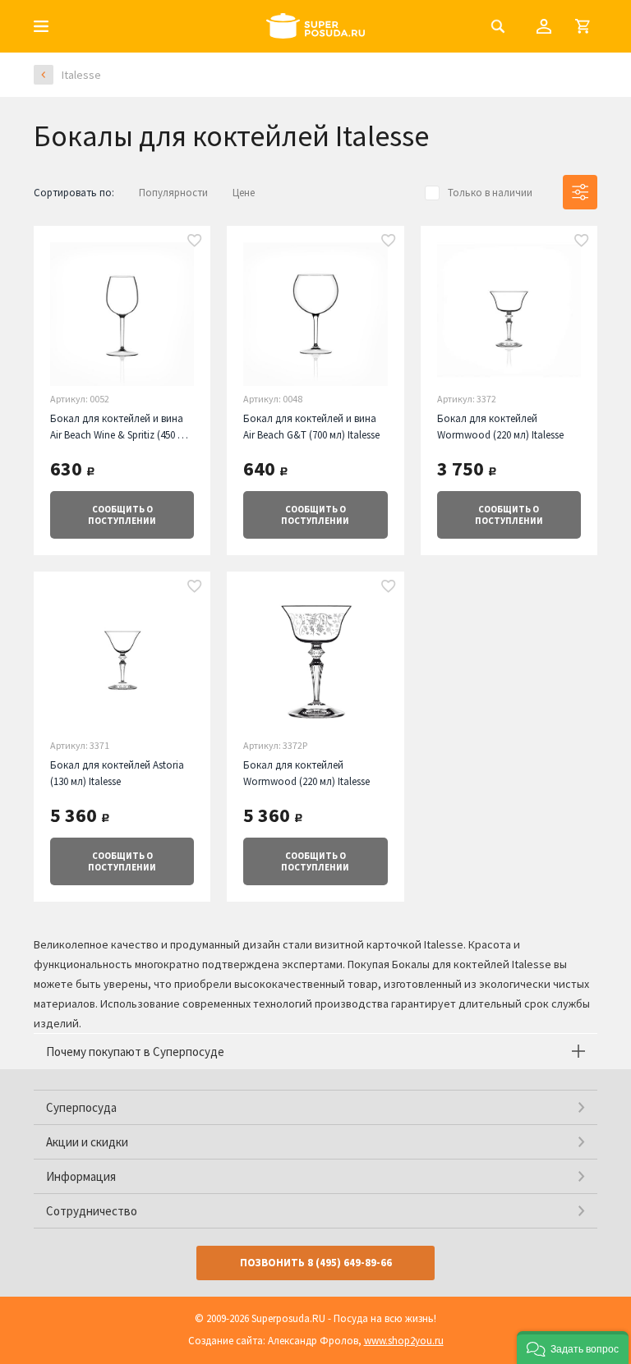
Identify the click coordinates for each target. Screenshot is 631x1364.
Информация (81, 1176)
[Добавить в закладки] (194, 241)
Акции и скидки (87, 1142)
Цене (244, 193)
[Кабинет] (544, 26)
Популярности (173, 193)
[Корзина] (582, 26)
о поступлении (122, 514)
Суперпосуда (81, 1107)
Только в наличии (490, 193)
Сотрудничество (91, 1211)
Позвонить (316, 1263)
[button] (573, 1347)
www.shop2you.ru (404, 1341)
